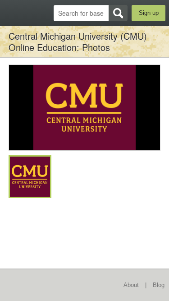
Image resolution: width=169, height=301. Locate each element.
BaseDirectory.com (11, 13)
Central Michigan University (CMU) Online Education (78, 41)
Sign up (149, 12)
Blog (158, 285)
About (131, 285)
